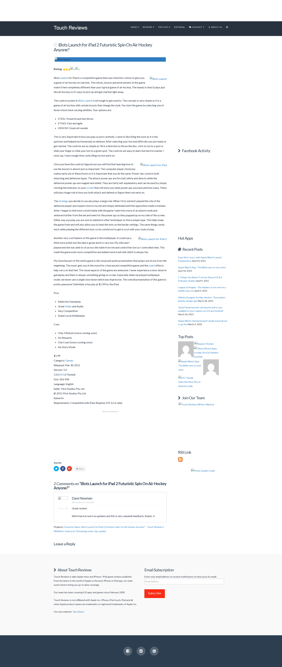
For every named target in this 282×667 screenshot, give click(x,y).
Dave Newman (82, 498)
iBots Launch (85, 100)
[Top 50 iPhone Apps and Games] (211, 367)
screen (90, 187)
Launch (64, 77)
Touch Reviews (70, 28)
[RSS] (154, 651)
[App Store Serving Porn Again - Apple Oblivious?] (186, 349)
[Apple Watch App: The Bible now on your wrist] (190, 365)
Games (69, 360)
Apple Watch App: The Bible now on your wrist (202, 267)
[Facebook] (127, 651)
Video (68, 306)
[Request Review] (204, 343)
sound (152, 265)
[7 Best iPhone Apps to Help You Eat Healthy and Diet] (206, 352)
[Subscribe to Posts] (180, 459)
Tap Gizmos (78, 611)
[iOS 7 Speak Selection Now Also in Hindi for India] (190, 382)
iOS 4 (61, 374)
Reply (62, 508)
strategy (63, 200)
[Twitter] (141, 651)
